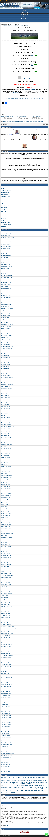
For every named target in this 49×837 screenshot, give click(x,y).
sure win (29, 789)
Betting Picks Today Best (5, 322)
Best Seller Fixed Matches (6, 284)
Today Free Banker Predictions (6, 715)
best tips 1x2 (13, 782)
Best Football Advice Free (5, 262)
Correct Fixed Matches (5, 355)
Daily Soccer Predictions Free (6, 373)
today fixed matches (11, 792)
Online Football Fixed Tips (5, 526)
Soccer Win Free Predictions (6, 624)
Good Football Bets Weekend (6, 475)
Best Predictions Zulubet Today (6, 277)
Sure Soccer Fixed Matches (6, 1)
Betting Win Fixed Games (5, 328)
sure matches (25, 789)
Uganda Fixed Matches (5, 186)
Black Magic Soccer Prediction (6, 335)
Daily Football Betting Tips (6, 368)
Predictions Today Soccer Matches (7, 533)
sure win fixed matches (38, 789)
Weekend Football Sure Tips (6, 757)
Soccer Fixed (4, 25)
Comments (27, 25)
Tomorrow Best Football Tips (6, 724)
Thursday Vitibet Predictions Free (7, 699)
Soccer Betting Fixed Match (6, 615)
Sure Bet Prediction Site (5, 662)
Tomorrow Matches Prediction (6, 728)
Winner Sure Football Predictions (7, 768)
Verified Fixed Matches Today (6, 744)
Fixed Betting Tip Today (5, 397)
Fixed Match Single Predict (6, 411)
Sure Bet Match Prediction (6, 660)
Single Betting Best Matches (6, 582)
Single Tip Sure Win (4, 597)
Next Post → (45, 124)
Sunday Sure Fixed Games (6, 659)
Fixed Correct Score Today (6, 402)
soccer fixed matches (4, 789)
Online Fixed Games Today (6, 524)
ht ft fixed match (28, 785)
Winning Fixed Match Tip (5, 769)
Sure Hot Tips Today (4, 675)
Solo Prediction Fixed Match (6, 640)
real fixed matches (36, 787)
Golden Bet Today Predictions (6, 471)
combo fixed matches (34, 782)
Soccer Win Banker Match (5, 620)
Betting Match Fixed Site (5, 319)
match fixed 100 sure (8, 787)
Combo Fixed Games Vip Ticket (6, 350)
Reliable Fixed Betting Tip (5, 553)
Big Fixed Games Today (5, 331)
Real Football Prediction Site (6, 546)
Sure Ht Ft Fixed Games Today (6, 677)
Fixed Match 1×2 (4, 220)
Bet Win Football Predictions (6, 304)
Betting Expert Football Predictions (7, 308)
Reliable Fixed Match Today (6, 555)
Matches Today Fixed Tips (6, 508)
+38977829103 (26, 78)
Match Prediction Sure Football (6, 500)
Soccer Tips (3, 226)
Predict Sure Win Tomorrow (6, 528)
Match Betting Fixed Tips (5, 497)
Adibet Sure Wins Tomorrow (6, 246)
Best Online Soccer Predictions (6, 275)
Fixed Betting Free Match (5, 395)
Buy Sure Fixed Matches (5, 344)
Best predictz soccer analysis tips (7, 279)
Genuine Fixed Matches (5, 457)
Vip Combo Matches (24, 14)
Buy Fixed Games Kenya (5, 339)
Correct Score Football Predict (6, 359)
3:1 (32, 55)
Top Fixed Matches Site (5, 729)
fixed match (16, 784)
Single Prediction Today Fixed (6, 593)
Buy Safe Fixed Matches (5, 342)
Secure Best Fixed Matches (6, 577)
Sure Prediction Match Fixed (6, 686)
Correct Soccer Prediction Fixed (6, 362)
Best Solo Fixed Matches (5, 295)
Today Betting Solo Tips (5, 706)
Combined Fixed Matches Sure (6, 348)
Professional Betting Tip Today (6, 537)
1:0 (32, 65)
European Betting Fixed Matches (7, 384)
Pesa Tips (3, 209)
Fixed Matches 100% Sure (6, 190)
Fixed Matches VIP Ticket (5, 428)
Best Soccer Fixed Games (6, 288)
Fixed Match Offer (24, 12)
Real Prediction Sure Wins (5, 548)
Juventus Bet (3, 198)
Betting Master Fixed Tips (5, 317)
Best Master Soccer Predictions (6, 266)
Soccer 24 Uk (3, 213)
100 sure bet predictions (8, 777)
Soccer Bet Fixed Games (5, 613)
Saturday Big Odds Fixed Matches (7, 575)
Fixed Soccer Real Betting (5, 431)
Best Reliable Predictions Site (6, 282)
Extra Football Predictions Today (7, 393)
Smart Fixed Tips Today (5, 604)
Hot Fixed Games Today (5, 484)
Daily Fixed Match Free (5, 366)
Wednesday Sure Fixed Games (6, 755)
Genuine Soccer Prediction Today (7, 460)
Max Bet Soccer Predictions (6, 513)
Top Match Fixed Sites (5, 733)
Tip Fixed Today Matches (5, 702)
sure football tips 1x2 (41, 121)
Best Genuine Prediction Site (6, 264)
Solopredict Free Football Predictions (7, 642)
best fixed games (32, 780)
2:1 (32, 71)
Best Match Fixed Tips (5, 268)
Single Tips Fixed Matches (6, 600)
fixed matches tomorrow (7, 785)
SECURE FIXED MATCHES (29, 89)
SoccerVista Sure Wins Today (6, 631)
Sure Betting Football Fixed (6, 664)
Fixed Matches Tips (8, 825)
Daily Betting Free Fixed (5, 364)
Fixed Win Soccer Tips (5, 435)
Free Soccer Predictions (5, 453)
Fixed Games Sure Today (5, 406)
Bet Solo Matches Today (5, 302)
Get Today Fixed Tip (4, 464)
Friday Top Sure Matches (5, 455)
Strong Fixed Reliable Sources (7, 116)
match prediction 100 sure (22, 787)
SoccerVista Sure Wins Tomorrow (7, 633)
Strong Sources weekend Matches (7, 651)
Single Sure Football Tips (5, 595)
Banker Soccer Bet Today (5, 248)
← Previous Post (4, 124)
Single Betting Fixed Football (6, 584)
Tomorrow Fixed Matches (5, 726)
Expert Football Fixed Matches (6, 388)
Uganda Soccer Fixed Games (6, 739)
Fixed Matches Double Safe (6, 424)
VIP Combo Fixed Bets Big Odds (37, 98)
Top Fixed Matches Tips (5, 731)
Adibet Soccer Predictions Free (6, 242)
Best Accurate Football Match (6, 251)
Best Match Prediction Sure (6, 270)
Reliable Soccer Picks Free (6, 562)
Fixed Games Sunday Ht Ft (6, 404)
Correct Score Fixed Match (6, 357)
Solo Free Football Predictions (6, 639)
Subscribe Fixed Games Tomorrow (7, 655)
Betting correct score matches (8, 121)
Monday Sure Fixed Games (6, 520)
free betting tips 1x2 (14, 785)
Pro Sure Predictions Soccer (6, 535)
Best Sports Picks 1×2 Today (6, 299)
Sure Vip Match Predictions (6, 697)
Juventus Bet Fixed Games (6, 488)
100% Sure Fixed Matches (6, 224)
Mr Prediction (3, 203)
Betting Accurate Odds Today (6, 306)
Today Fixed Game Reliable (6, 708)
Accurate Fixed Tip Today (5, 235)
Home (24, 10)
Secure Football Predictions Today (7, 579)
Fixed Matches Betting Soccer (6, 420)
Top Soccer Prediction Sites (6, 737)
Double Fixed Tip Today (5, 379)
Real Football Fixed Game (5, 544)
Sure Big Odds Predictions (6, 666)
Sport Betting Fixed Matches (6, 646)
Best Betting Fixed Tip (5, 257)
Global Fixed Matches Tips (6, 466)
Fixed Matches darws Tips (6, 422)
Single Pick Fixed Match (5, 591)
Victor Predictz (4, 207)
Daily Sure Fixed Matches (5, 375)
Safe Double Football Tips (5, 566)
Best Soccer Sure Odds (5, 293)
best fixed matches (39, 780)
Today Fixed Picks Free (5, 713)
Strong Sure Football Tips (5, 653)
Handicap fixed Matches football (6, 477)
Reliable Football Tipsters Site (6, 559)
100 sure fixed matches (22, 777)
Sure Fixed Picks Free (5, 673)
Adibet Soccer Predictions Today (7, 244)
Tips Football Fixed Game (5, 704)
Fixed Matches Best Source (6, 419)
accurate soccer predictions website (14, 780)
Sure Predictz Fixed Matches (6, 688)
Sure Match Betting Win (5, 680)
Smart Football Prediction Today (6, 606)
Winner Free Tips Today (5, 766)
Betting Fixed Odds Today (5, 315)
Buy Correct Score (4, 337)
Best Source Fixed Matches (6, 297)
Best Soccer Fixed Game (5, 286)
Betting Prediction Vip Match (6, 326)
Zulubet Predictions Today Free (6, 771)
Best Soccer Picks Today (5, 291)
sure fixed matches (18, 789)
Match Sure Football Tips (5, 504)
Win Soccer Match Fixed (5, 762)
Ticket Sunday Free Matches (6, 700)
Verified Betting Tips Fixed (6, 742)
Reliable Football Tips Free (6, 557)
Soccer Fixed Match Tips (5, 617)
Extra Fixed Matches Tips (5, 391)
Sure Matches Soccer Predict (6, 684)
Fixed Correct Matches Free (6, 399)
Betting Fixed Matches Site (6, 313)
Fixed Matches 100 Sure (5, 417)
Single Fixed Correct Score (6, 586)
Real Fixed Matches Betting (6, 542)
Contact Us (24, 21)
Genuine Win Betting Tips (5, 462)
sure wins (16, 791)
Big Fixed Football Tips (5, 330)
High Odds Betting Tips (5, 479)
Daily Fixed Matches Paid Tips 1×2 (23, 98)
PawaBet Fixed (4, 201)
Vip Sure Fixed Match (5, 751)
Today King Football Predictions (6, 717)
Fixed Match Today (4, 413)
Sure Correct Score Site (5, 668)
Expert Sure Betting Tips (5, 390)
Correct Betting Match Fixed (6, 353)
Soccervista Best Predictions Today (7, 626)
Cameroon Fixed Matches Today (7, 346)
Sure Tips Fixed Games (5, 695)
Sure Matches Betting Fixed (6, 682)
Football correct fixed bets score (20, 121)
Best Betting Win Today (5, 259)
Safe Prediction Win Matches (6, 573)
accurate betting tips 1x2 (14, 779)
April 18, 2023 (10, 25)
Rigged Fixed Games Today (6, 564)
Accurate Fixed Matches (19, 25)
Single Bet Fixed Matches (5, 580)
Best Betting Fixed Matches (6, 255)
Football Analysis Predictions (6, 437)
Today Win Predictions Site (6, 722)
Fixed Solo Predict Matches (6, 433)
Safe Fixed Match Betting (5, 568)
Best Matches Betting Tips (6, 271)
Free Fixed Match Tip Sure (6, 448)
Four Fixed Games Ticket (36, 116)
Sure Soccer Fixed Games (6, 693)
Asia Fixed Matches (4, 194)
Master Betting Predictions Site (6, 491)
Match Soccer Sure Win (5, 502)
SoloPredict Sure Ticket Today (6, 644)
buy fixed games (19, 782)
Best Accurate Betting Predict (6, 250)
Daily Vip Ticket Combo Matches (7, 377)
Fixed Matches (24, 18)
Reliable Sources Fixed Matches (10, 24)
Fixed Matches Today (5, 188)
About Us (24, 16)
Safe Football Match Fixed (22, 116)
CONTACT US (16, 92)
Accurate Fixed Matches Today (6, 233)
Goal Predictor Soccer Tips (6, 468)
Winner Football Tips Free (5, 764)
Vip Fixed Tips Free (4, 746)
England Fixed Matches (5, 205)
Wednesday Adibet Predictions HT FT (7, 753)
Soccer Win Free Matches (5, 622)
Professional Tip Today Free (6, 539)
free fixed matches (21, 785)
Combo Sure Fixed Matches (6, 351)
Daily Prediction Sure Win (5, 371)
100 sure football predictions (37, 777)
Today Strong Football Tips (6, 720)
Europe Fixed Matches (5, 382)
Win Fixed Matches (4, 760)
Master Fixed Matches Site (6, 493)
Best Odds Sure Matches (5, 273)
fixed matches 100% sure (35, 783)
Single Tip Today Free (5, 599)
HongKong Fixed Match (5, 196)
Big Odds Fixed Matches (5, 333)
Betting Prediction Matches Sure (7, 324)
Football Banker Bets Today (6, 439)
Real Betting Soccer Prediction (6, 540)
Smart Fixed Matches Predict (6, 602)
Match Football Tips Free (5, 499)
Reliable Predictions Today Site (6, 560)
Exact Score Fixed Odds (5, 386)
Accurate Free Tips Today (5, 239)
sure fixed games (10, 789)
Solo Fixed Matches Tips (5, 637)
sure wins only (39, 791)
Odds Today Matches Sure (6, 522)
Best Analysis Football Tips (6, 253)
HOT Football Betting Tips (5, 486)
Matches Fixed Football (5, 506)
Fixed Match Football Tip (5, 408)
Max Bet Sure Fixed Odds (5, 515)
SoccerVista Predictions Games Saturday (8, 628)
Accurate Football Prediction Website (7, 237)
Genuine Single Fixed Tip (5, 459)
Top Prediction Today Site (5, 735)
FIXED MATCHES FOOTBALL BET (7, 426)
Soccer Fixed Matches (5, 192)
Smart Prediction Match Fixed (6, 608)
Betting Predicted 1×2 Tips (10, 98)
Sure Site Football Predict (5, 691)
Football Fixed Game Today (6, 442)
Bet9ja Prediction (4, 211)
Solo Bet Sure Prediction (5, 635)
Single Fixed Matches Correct (6, 588)
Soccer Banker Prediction (5, 611)
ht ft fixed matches (38, 785)
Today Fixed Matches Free (6, 711)
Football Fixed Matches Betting (6, 444)
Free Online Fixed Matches (6, 451)
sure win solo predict (27, 791)
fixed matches (25, 784)
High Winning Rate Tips (5, 482)
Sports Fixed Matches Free (6, 648)
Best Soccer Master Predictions (6, 290)
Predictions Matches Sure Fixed (6, 531)
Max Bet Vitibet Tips (4, 517)
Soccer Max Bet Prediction (6, 619)
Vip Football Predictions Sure (6, 748)
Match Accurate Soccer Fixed (6, 495)
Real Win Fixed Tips (4, 551)
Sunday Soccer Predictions (6, 657)
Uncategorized (3, 740)
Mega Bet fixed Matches (5, 519)
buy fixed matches (25, 782)
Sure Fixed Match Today (5, 671)
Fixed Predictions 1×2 (5, 430)
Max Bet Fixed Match (5, 511)
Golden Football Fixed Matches (6, 473)
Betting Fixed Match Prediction (6, 311)
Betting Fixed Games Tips (5, 310)
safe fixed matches (43, 787)
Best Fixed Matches (4, 218)
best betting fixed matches (25, 780)
